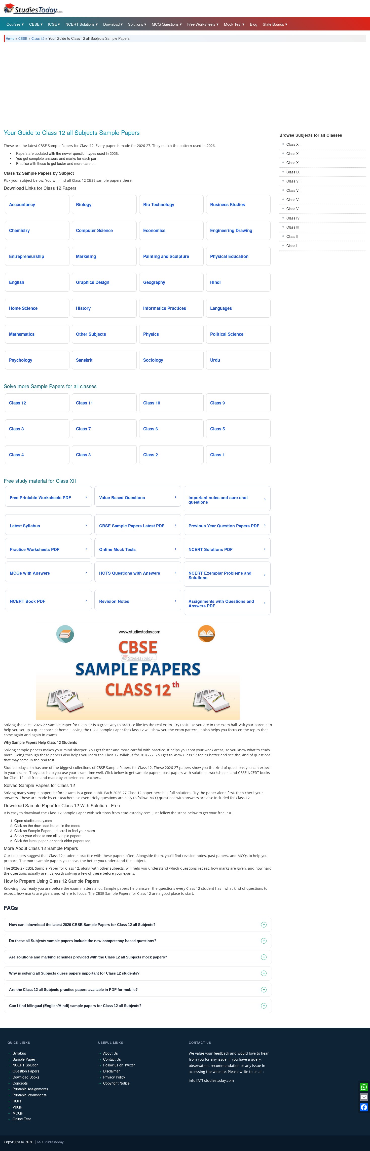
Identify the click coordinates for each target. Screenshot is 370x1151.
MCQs (18, 1113)
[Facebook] (364, 1107)
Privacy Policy (114, 1077)
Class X (292, 162)
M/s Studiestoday (50, 1142)
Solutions (135, 24)
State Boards (273, 24)
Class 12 (37, 38)
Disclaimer (111, 1070)
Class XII (293, 144)
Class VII (293, 190)
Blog (253, 24)
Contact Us (112, 1059)
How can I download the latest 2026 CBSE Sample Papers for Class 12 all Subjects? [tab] (82, 924)
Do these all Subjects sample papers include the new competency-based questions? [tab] (82, 941)
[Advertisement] (155, 84)
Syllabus (19, 1053)
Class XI (293, 153)
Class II (292, 236)
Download (111, 24)
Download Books (26, 1077)
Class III (292, 227)
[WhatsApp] (364, 1087)
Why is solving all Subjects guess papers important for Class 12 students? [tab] (74, 973)
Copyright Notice (116, 1083)
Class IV (293, 217)
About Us (110, 1053)
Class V (292, 208)
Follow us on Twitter (119, 1064)
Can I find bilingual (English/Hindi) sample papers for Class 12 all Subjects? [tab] (75, 1006)
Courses (14, 24)
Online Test (22, 1118)
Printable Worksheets (30, 1094)
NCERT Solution (26, 1064)
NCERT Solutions (80, 24)
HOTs (17, 1100)
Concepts (20, 1083)
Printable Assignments (30, 1088)
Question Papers (26, 1070)
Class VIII (294, 180)
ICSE (52, 24)
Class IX (293, 171)
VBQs (17, 1106)
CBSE (34, 24)
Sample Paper (24, 1059)
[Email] (364, 1097)
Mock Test (232, 24)
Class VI (293, 199)
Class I (291, 245)
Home (10, 38)
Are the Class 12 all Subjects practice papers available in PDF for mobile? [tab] (73, 989)
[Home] (33, 8)
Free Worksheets (201, 24)
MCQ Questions (165, 24)
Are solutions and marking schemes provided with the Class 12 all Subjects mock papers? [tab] (88, 957)
